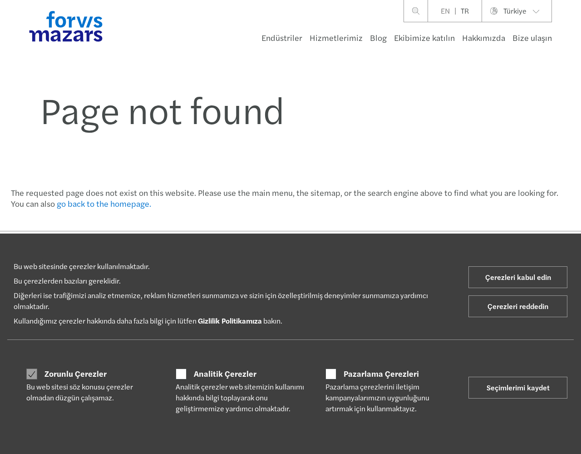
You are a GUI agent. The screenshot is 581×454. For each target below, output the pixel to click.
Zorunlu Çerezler (75, 373)
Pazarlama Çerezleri (381, 373)
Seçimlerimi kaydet (518, 387)
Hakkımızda (483, 37)
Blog (378, 37)
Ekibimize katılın (424, 37)
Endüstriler (281, 37)
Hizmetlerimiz (336, 37)
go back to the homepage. (104, 203)
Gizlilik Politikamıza (230, 320)
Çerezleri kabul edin (518, 277)
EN (445, 10)
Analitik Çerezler (225, 373)
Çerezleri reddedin (517, 306)
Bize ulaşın (532, 37)
